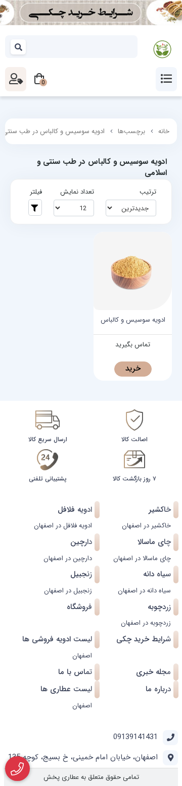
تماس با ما (75, 672)
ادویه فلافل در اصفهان (63, 525)
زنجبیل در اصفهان (68, 590)
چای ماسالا (154, 542)
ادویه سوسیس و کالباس (133, 320)
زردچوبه (159, 607)
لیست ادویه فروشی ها (57, 639)
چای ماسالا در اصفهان (142, 558)
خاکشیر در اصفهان (146, 525)
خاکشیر (160, 510)
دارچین (81, 542)
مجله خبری (153, 672)
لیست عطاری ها (66, 689)
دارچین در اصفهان (67, 558)
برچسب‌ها (131, 131)
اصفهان (82, 655)
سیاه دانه (157, 574)
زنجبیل (81, 574)
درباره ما (158, 689)
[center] (18, 46)
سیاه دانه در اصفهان (144, 590)
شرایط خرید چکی (143, 639)
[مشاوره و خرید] (17, 768)
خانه (163, 131)
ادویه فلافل (75, 510)
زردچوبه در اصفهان (146, 623)
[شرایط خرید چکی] (91, 12)
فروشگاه (79, 607)
